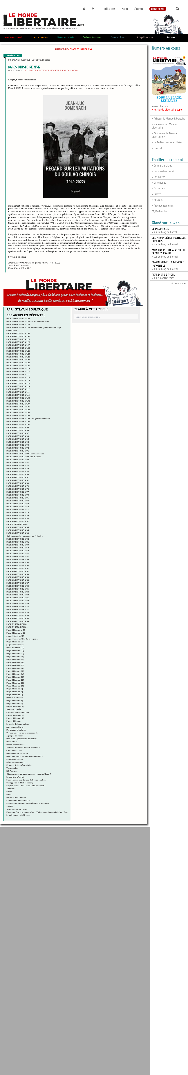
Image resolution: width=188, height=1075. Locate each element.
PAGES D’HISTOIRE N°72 (17, 507)
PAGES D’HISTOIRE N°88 (17, 460)
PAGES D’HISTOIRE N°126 (18, 348)
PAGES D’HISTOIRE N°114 (18, 383)
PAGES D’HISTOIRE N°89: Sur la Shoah (23, 457)
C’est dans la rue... (14, 750)
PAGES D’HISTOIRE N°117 (18, 374)
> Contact (157, 148)
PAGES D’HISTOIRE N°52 (17, 568)
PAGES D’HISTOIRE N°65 (17, 527)
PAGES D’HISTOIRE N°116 (18, 377)
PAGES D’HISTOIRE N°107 (18, 404)
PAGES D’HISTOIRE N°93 (17, 445)
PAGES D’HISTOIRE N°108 (18, 401)
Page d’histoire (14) (15, 674)
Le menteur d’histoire (16, 777)
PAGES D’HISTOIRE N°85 (17, 468)
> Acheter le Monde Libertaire (168, 118)
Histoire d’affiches (14, 698)
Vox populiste (12, 768)
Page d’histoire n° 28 (15, 633)
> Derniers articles (162, 165)
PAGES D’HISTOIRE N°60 (17, 545)
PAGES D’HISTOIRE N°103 (18, 416)
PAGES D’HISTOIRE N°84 (17, 471)
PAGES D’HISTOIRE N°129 (18, 339)
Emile (9, 795)
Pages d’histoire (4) (15, 706)
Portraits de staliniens (16, 797)
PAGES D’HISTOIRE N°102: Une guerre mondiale (28, 419)
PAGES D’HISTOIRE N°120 (18, 366)
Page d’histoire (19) (15, 659)
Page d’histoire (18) (15, 662)
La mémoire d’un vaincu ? (18, 800)
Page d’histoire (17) (15, 665)
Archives (171, 37)
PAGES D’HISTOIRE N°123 (18, 357)
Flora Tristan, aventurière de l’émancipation (26, 780)
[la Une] (84, 9)
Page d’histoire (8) (14, 692)
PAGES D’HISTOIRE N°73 (17, 504)
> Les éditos (158, 177)
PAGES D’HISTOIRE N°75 (17, 498)
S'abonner (138, 9)
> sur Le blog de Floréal (169, 253)
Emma (9, 792)
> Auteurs (157, 199)
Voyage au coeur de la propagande (22, 733)
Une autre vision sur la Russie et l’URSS (24, 756)
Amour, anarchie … (15, 727)
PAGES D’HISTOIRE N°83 (17, 474)
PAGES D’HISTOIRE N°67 (17, 521)
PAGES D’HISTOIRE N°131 (18, 333)
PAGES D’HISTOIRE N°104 (18, 413)
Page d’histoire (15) (15, 671)
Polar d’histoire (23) (15, 648)
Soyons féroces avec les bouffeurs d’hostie (26, 786)
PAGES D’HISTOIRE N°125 (18, 351)
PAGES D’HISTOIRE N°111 (18, 392)
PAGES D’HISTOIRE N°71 (17, 510)
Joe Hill (9, 806)
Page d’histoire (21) (15, 654)
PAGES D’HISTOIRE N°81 (17, 480)
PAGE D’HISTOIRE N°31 (17, 627)
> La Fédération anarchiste (167, 142)
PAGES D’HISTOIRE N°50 (17, 574)
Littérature (61, 49)
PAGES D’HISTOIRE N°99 (17, 427)
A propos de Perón (14, 736)
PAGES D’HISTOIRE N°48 (17, 580)
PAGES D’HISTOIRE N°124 (18, 354)
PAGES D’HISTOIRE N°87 (17, 463)
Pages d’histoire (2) (15, 718)
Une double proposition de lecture (21, 739)
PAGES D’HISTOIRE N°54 (17, 562)
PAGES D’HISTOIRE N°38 (17, 607)
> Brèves (156, 194)
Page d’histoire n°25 (15, 642)
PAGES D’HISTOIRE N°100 (18, 424)
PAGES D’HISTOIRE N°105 (18, 410)
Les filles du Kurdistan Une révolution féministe (27, 803)
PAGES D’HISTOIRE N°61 (17, 542)
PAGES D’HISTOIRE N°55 (17, 560)
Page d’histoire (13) (15, 677)
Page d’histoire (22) (15, 651)
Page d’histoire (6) (14, 701)
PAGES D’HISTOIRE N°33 (17, 621)
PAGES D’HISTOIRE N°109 (18, 398)
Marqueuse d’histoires (16, 730)
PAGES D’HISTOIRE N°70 (17, 513)
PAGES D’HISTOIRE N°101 (18, 421)
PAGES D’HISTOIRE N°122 (18, 360)
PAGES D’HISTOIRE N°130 (18, 336)
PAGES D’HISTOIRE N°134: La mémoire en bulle (27, 322)
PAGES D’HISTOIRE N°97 (17, 433)
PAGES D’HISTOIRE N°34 (17, 618)
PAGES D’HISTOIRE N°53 (17, 565)
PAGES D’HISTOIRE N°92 (17, 448)
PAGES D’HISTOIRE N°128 (18, 342)
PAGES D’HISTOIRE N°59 (17, 548)
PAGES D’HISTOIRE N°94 (17, 442)
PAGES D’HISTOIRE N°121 (18, 363)
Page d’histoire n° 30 (15, 630)
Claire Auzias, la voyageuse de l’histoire (24, 536)
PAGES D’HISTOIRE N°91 (17, 451)
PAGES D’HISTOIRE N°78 (17, 489)
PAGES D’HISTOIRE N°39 (17, 604)
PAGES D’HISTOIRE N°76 (17, 495)
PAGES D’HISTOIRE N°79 (17, 486)
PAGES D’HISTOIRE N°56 (17, 557)
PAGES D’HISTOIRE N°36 (17, 612)
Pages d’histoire (13, 721)
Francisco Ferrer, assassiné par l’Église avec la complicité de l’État (37, 812)
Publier (125, 9)
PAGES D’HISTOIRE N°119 (18, 369)
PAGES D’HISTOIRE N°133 (18, 325)
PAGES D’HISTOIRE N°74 (17, 501)
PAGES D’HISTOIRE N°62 (17, 539)
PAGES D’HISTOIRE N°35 (17, 615)
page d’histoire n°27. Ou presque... (22, 639)
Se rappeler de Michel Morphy (19, 783)
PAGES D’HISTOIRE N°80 (17, 483)
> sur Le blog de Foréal (164, 230)
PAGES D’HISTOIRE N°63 (17, 533)
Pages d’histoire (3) (15, 715)
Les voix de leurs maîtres (17, 724)
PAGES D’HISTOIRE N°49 (17, 577)
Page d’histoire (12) (15, 680)
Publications (109, 9)
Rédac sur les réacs (15, 745)
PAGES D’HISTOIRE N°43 (17, 595)
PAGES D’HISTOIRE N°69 (17, 515)
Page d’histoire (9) (14, 689)
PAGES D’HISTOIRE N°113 (18, 386)
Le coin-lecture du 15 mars (18, 815)
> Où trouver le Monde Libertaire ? (164, 135)
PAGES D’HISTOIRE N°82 (17, 477)
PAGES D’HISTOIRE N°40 (17, 601)
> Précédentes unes (162, 205)
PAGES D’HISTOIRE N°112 (18, 389)
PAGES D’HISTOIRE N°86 (17, 466)
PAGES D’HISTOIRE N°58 (17, 551)
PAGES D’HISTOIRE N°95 (17, 439)
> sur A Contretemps (163, 276)
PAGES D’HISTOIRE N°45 (17, 589)
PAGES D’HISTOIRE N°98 (17, 430)
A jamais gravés (13, 709)
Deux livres (11, 742)
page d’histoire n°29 (15, 636)
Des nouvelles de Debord (17, 753)
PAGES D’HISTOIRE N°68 (17, 518)
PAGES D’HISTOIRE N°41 (17, 598)
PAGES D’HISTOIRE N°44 (17, 592)
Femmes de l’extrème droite (19, 765)
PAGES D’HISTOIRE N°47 (17, 583)
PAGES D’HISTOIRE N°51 (17, 571)
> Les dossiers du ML (163, 171)
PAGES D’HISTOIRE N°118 (18, 372)
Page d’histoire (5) (14, 703)
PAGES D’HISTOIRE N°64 (17, 530)
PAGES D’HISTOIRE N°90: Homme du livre (25, 454)
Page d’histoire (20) (15, 656)
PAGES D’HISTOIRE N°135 (18, 319)
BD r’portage (12, 771)
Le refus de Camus (14, 759)
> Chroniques (159, 182)
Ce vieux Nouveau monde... (18, 712)
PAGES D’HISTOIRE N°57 (17, 554)
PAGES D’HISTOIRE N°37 (17, 609)
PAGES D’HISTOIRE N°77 (17, 492)
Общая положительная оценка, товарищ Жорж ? (28, 774)
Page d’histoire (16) (15, 668)
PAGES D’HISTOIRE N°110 (18, 395)
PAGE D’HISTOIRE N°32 (17, 624)
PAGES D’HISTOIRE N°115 (18, 380)
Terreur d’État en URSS (16, 809)
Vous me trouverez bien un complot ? (23, 748)
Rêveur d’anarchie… (15, 762)
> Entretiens (158, 188)
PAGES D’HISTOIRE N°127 (18, 345)
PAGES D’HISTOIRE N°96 (17, 436)
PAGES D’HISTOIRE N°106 (18, 407)
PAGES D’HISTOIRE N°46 (17, 586)
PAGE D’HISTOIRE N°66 (17, 524)
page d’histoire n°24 (15, 645)
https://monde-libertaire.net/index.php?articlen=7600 (51, 70)
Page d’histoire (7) (14, 695)
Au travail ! (11, 789)
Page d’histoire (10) (15, 686)
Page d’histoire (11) (15, 683)
